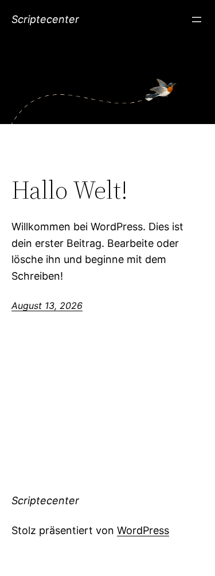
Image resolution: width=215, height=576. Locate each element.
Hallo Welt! (69, 190)
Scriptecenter (45, 19)
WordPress (143, 530)
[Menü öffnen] (197, 19)
